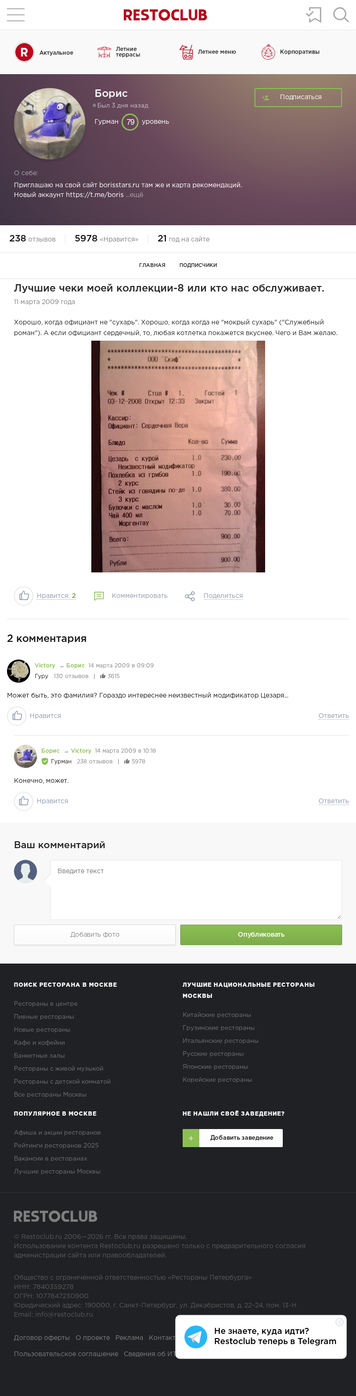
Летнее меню (217, 52)
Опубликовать (261, 935)
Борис (75, 665)
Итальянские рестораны (221, 1041)
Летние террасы (128, 52)
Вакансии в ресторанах (50, 1158)
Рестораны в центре (46, 1004)
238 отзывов (95, 761)
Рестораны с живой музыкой (58, 1069)
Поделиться (223, 596)
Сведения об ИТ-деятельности (174, 1354)
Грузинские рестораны (219, 1028)
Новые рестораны (42, 1030)
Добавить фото (95, 935)
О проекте (93, 1338)
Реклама (129, 1338)
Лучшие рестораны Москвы (57, 1171)
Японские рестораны (215, 1067)
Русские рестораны (213, 1054)
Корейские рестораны (217, 1080)
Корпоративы (300, 52)
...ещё (133, 195)
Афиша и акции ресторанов (57, 1133)
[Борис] (25, 756)
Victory (46, 665)
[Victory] (18, 671)
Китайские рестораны (217, 1015)
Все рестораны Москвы (50, 1095)
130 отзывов (71, 676)
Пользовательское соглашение (66, 1354)
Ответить (333, 716)
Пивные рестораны (44, 1017)
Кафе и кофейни (39, 1043)
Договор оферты (42, 1338)
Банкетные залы (39, 1056)
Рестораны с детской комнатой (62, 1082)
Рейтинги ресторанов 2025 (56, 1146)
